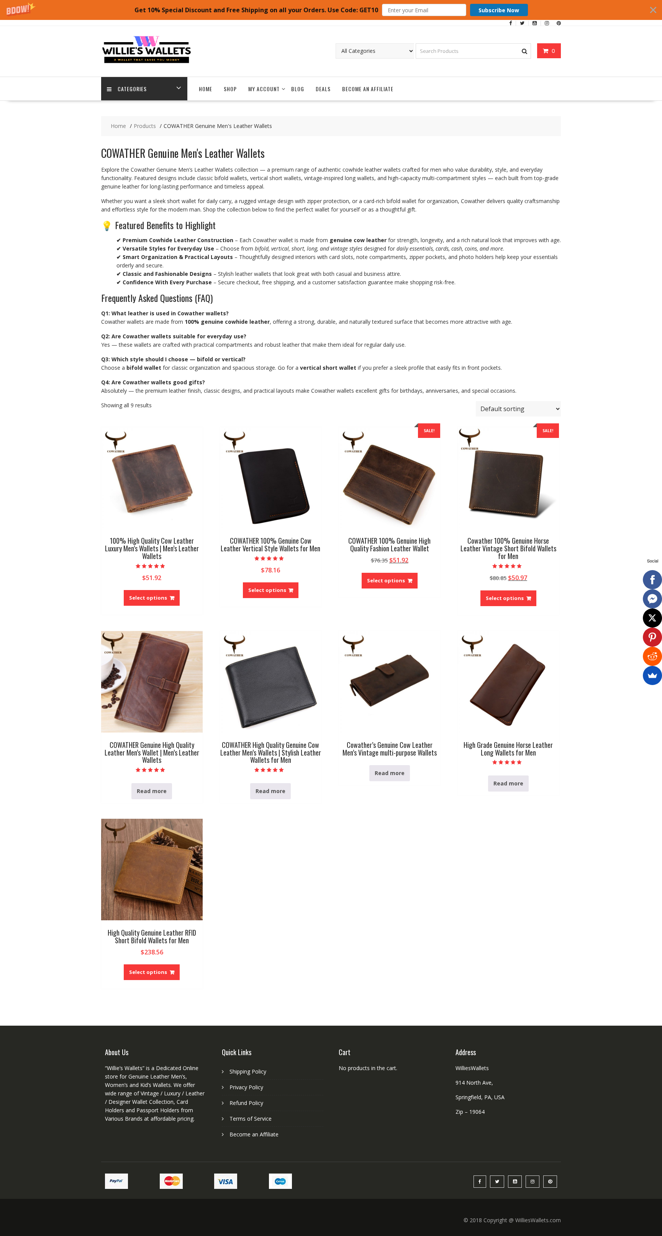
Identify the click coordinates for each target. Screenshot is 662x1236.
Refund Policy (246, 1102)
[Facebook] (652, 579)
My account (264, 89)
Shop (230, 89)
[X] (652, 618)
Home (205, 89)
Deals (323, 89)
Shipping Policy (247, 1071)
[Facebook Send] (652, 598)
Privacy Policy (246, 1087)
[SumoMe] (652, 675)
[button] (331, 10)
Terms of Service (250, 1118)
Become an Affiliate (367, 89)
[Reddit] (652, 656)
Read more (152, 791)
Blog (297, 89)
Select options (148, 597)
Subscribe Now (498, 10)
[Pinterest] (652, 637)
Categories (132, 89)
